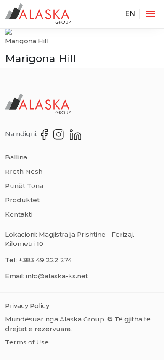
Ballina (16, 157)
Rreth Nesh (23, 171)
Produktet (22, 200)
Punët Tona (24, 186)
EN (130, 14)
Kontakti (18, 214)
